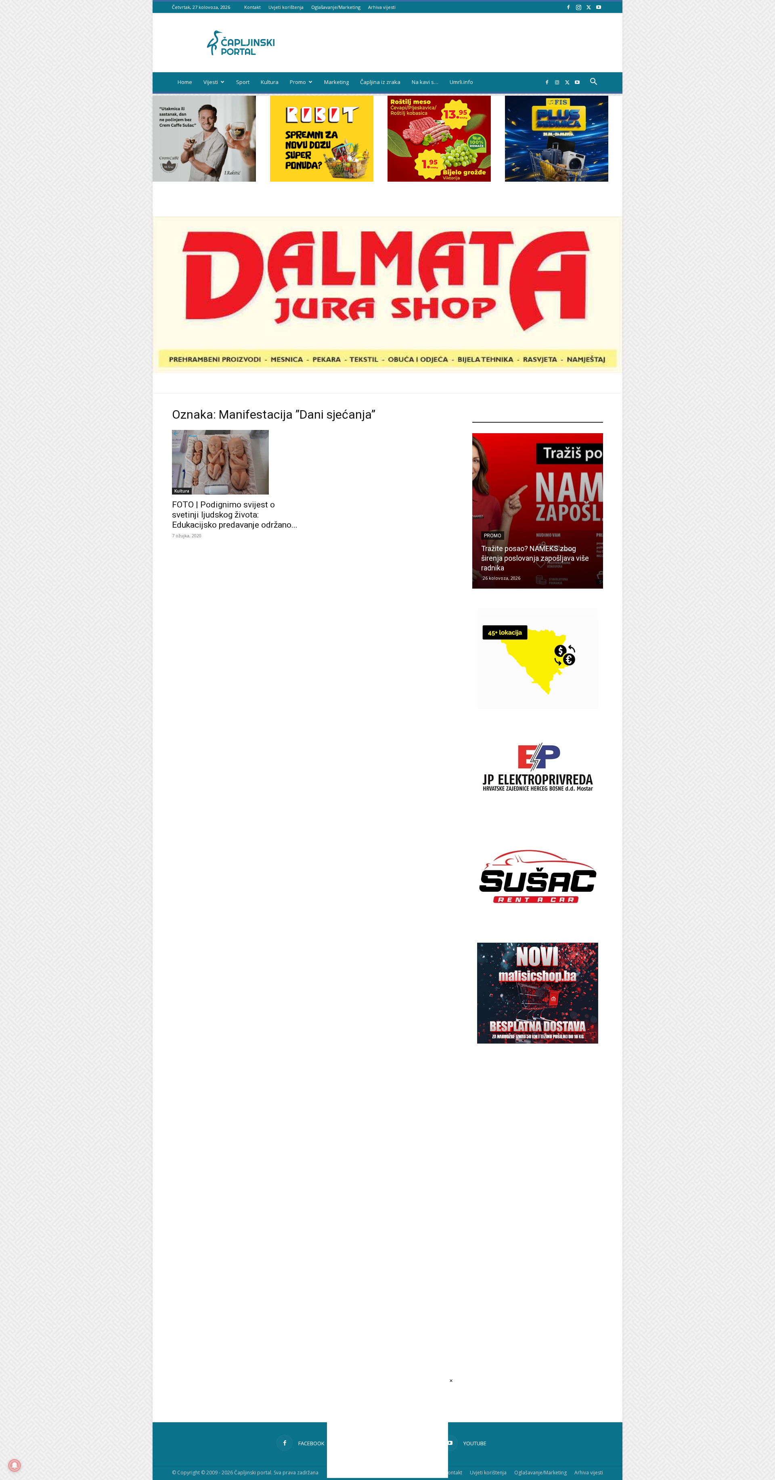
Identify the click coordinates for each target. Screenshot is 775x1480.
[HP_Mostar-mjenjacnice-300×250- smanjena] (537, 707)
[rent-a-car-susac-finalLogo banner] (537, 925)
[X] (588, 7)
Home (185, 82)
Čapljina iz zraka (380, 82)
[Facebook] (568, 7)
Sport (242, 82)
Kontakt (252, 7)
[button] (593, 82)
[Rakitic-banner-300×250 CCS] (204, 179)
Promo (298, 82)
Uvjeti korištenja (286, 7)
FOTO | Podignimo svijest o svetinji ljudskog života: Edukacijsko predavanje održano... (234, 515)
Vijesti (210, 82)
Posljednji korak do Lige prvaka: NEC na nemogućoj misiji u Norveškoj (531, 558)
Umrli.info (461, 82)
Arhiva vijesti (382, 7)
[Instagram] (578, 7)
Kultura (270, 82)
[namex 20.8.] (439, 179)
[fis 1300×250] (556, 139)
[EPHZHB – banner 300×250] (537, 816)
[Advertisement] (537, 1188)
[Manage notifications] (14, 1465)
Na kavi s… (425, 82)
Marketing (336, 82)
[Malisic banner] (537, 1041)
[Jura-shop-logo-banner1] (387, 370)
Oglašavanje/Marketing (335, 7)
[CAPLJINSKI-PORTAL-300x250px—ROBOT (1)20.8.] (321, 179)
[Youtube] (598, 7)
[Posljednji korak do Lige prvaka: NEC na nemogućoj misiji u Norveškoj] (537, 511)
